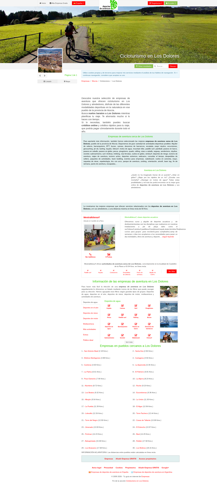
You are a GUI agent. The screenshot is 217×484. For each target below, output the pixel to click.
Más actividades (89, 329)
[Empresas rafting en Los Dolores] (136, 315)
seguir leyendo (168, 237)
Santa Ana (139, 351)
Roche (138, 386)
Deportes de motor (90, 318)
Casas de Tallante (143, 420)
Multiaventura (88, 324)
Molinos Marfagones (92, 358)
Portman (88, 434)
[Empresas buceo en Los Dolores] (149, 315)
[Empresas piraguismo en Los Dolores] (149, 305)
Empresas (86, 81)
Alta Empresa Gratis (59, 3)
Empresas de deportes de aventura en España (109, 472)
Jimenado (89, 427)
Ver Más (171, 271)
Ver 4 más (129, 342)
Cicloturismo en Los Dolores (137, 481)
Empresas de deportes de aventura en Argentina (152, 472)
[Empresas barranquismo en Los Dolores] (122, 324)
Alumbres (88, 386)
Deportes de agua (90, 302)
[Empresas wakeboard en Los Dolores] (136, 335)
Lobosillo (88, 413)
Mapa (67, 81)
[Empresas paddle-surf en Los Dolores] (122, 315)
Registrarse (156, 3)
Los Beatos (89, 393)
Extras (85, 335)
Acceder (171, 3)
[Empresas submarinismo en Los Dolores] (109, 335)
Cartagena (139, 358)
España (79, 3)
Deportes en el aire (90, 308)
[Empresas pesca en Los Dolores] (109, 315)
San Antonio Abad (91, 351)
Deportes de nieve (90, 313)
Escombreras (141, 393)
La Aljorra (140, 379)
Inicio (43, 3)
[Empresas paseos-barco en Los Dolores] (136, 324)
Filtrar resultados (144, 66)
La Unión (139, 399)
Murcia (94, 81)
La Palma (88, 372)
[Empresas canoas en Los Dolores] (122, 305)
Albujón (88, 399)
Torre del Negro (91, 420)
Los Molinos (141, 448)
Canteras (87, 365)
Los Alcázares (90, 448)
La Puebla (89, 406)
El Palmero (139, 372)
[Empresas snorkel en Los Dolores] (122, 335)
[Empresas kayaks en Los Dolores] (109, 305)
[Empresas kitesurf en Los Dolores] (149, 335)
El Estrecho (140, 427)
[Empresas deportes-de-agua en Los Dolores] (109, 324)
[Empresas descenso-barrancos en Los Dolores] (149, 324)
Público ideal (88, 340)
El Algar (139, 406)
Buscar (173, 66)
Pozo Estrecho (90, 379)
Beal (138, 434)
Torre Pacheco (142, 413)
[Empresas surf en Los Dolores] (136, 305)
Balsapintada (90, 441)
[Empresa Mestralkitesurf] (100, 237)
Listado (48, 81)
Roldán (139, 441)
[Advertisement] (57, 179)
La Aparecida (140, 365)
